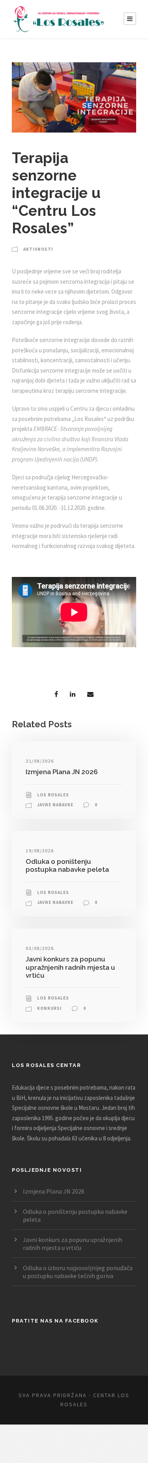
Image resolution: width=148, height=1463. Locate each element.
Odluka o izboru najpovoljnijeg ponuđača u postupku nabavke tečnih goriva (78, 1272)
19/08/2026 (40, 851)
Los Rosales (53, 795)
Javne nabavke (55, 804)
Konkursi (49, 1008)
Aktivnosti (38, 249)
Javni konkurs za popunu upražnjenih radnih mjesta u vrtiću (70, 967)
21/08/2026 (40, 761)
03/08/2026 (40, 948)
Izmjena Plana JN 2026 (62, 772)
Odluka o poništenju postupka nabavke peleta (67, 865)
